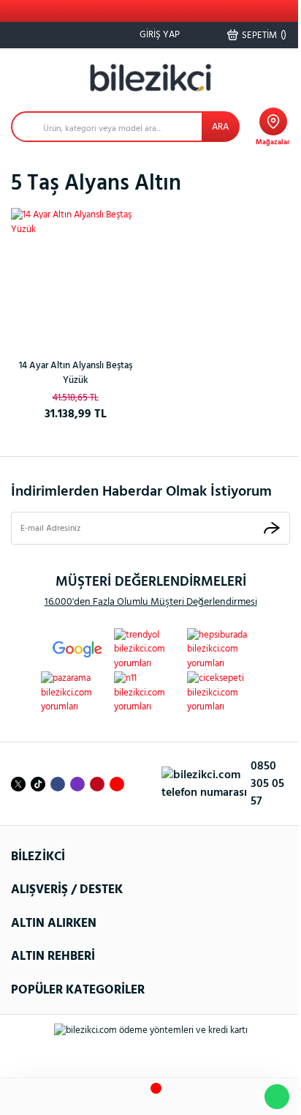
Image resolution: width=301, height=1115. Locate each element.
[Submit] (272, 528)
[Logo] (150, 78)
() (264, 35)
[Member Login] (192, 1097)
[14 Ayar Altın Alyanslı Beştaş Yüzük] (75, 272)
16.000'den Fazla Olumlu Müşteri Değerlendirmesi (151, 602)
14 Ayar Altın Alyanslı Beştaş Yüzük (75, 373)
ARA (220, 127)
